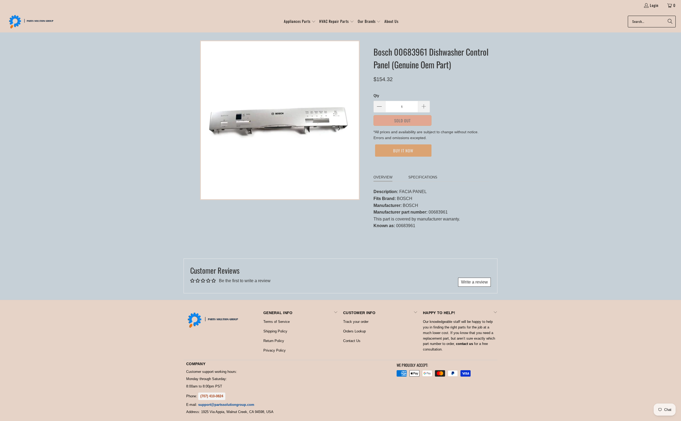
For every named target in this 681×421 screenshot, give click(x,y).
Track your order (355, 322)
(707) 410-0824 (211, 396)
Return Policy (273, 341)
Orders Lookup (354, 331)
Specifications (422, 177)
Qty (376, 96)
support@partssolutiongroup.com (226, 405)
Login (654, 5)
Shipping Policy (275, 331)
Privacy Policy (274, 350)
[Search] (669, 21)
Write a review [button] (474, 282)
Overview (382, 177)
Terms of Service (276, 322)
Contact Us (351, 341)
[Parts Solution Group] (30, 21)
